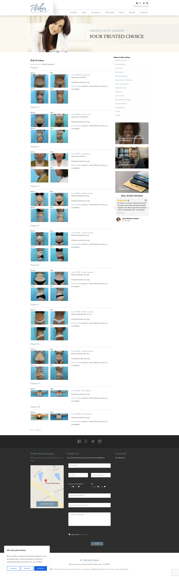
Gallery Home (35, 64)
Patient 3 (34, 146)
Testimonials (109, 12)
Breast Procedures (121, 76)
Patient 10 (35, 407)
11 (36, 430)
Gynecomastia (119, 96)
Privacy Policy (110, 569)
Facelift (117, 111)
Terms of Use (84, 534)
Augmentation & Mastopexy (124, 80)
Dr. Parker (73, 12)
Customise (13, 568)
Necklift (117, 115)
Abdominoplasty (120, 64)
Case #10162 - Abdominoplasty (82, 233)
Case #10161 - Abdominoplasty (82, 193)
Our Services (95, 12)
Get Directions (47, 504)
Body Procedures (121, 60)
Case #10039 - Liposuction (80, 154)
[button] (148, 207)
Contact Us (144, 12)
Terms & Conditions (122, 569)
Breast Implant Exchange (123, 100)
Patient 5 (34, 225)
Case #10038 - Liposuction (80, 75)
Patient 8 (34, 344)
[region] (27, 559)
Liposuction (119, 68)
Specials (132, 12)
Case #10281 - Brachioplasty (81, 391)
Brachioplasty (119, 72)
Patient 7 (34, 304)
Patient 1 (34, 67)
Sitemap (88, 569)
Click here (75, 86)
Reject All (27, 568)
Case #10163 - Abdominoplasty (82, 272)
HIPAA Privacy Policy (98, 569)
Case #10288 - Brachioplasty (81, 414)
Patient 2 (34, 107)
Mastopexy (118, 92)
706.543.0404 (141, 6)
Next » (39, 430)
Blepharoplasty (120, 107)
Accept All (40, 568)
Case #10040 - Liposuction (80, 114)
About (84, 12)
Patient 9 (34, 383)
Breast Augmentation (122, 84)
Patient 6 (34, 265)
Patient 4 (34, 186)
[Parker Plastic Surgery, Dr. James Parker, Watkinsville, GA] (41, 8)
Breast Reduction (120, 88)
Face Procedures (121, 104)
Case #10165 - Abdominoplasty (82, 351)
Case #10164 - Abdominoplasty (82, 312)
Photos (121, 12)
